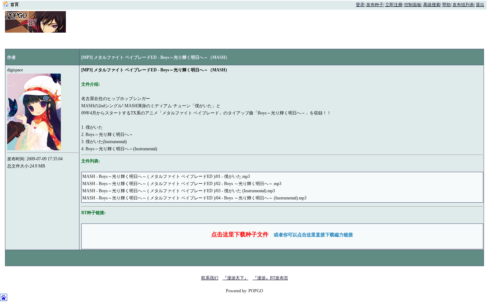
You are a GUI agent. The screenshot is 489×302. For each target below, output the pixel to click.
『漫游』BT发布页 (270, 277)
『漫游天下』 (235, 277)
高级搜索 (431, 4)
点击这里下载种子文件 (239, 234)
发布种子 (374, 4)
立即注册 (393, 4)
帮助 (446, 4)
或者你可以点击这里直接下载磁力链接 (313, 234)
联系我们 (209, 277)
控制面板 (412, 4)
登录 (360, 4)
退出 (480, 4)
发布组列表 (463, 4)
